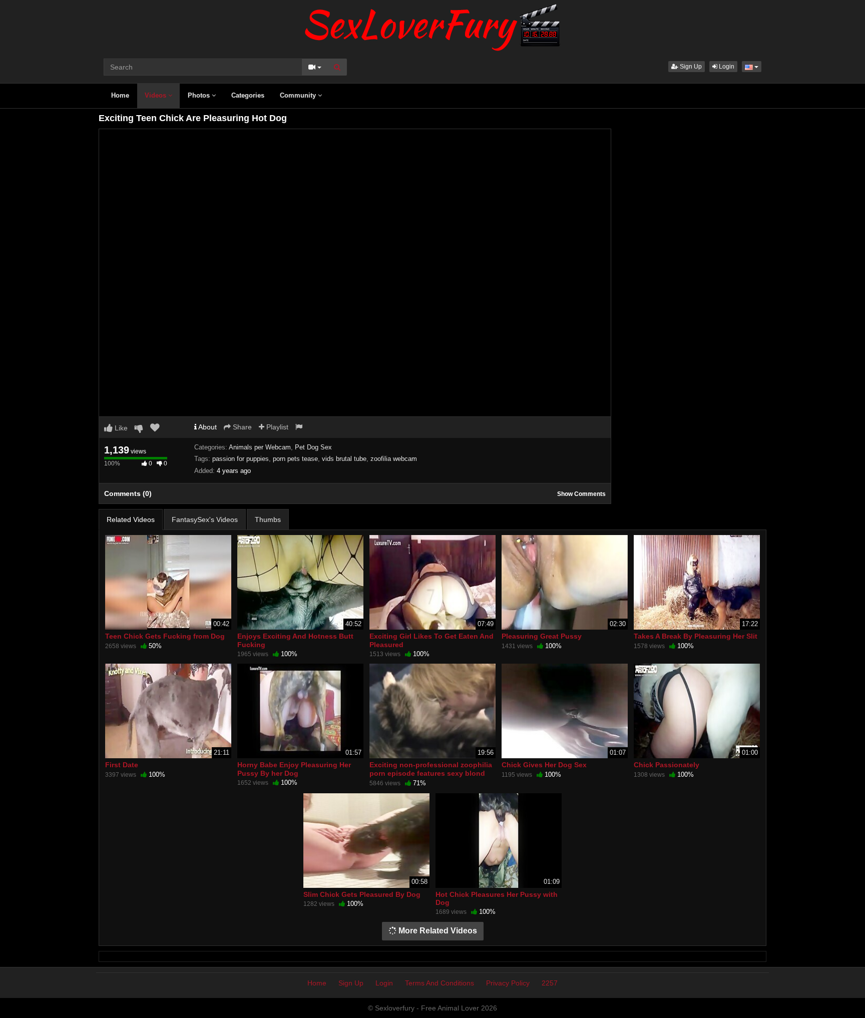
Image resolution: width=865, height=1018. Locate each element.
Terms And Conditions (439, 983)
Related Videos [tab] (131, 520)
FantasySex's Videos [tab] (205, 520)
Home (120, 95)
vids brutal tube (344, 458)
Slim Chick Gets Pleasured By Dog (361, 894)
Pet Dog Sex (313, 447)
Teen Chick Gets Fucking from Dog (165, 636)
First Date (121, 765)
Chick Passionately (666, 765)
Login (725, 66)
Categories (247, 95)
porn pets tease (295, 458)
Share (241, 427)
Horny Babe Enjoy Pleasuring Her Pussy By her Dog (294, 769)
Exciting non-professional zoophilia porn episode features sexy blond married (430, 773)
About (207, 427)
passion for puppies (240, 458)
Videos (156, 95)
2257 (550, 983)
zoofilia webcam (393, 458)
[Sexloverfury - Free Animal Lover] (432, 25)
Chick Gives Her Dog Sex (544, 765)
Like (120, 428)
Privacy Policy (508, 983)
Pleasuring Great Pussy (542, 636)
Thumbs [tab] (268, 520)
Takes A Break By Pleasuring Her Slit (695, 636)
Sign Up (690, 66)
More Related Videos (436, 930)
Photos (200, 95)
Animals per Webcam (260, 447)
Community (299, 95)
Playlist (276, 427)
